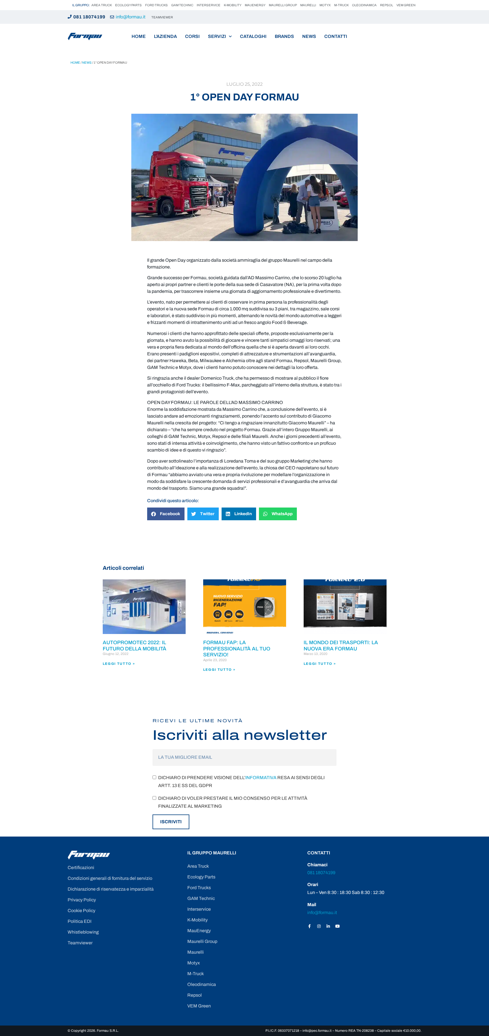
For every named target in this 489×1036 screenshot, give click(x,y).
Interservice (208, 5)
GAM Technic (182, 5)
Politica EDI (79, 921)
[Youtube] (338, 926)
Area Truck (101, 5)
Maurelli (308, 5)
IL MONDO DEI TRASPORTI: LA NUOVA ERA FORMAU (341, 646)
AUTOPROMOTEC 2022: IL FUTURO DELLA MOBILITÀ (134, 646)
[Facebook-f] (310, 926)
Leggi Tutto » (119, 664)
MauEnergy (255, 5)
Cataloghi (253, 36)
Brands (284, 36)
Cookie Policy (81, 910)
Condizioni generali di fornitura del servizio (110, 878)
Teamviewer (80, 942)
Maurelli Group (283, 5)
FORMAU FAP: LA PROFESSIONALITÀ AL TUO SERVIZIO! (236, 648)
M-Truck (341, 5)
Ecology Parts (128, 5)
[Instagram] (319, 926)
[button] (166, 514)
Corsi (192, 36)
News (309, 36)
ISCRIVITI (171, 821)
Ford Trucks (156, 5)
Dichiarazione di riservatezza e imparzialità (111, 889)
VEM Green (405, 5)
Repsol (386, 5)
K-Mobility (232, 5)
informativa (260, 777)
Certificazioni (81, 867)
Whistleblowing (83, 932)
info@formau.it (130, 16)
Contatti (335, 36)
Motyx (325, 5)
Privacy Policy (82, 899)
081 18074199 (89, 16)
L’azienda (165, 36)
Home (139, 36)
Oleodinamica (364, 5)
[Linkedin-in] (328, 926)
